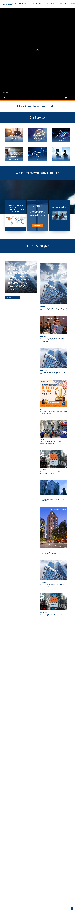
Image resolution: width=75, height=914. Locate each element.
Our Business (36, 4)
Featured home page (61, 265)
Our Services (37, 117)
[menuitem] (21, 4)
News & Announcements (59, 4)
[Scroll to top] (72, 908)
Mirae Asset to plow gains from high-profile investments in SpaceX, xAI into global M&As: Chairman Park (52, 340)
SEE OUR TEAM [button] (37, 225)
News (54, 265)
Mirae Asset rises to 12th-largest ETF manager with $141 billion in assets (53, 472)
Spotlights (53, 318)
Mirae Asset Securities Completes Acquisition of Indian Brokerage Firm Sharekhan (53, 585)
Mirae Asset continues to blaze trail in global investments (52, 499)
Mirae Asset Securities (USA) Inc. (37, 106)
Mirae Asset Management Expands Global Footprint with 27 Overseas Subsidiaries (51, 615)
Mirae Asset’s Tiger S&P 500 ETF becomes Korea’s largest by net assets (53, 412)
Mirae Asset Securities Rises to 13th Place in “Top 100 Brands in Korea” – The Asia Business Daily (53, 309)
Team (46, 4)
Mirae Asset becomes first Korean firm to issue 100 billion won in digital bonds (52, 373)
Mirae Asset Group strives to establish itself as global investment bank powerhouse (52, 552)
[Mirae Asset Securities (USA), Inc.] (7, 4)
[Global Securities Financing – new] (35, 135)
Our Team (37, 206)
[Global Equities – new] (35, 154)
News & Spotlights (37, 246)
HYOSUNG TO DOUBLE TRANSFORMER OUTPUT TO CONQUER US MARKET (53, 442)
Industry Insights (61, 318)
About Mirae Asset (20, 4)
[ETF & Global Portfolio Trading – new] (58, 135)
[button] (53, 283)
